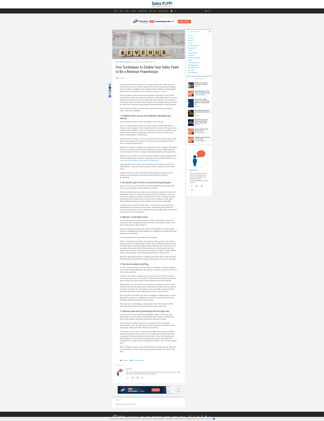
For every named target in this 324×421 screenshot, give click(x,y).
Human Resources (193, 53)
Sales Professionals (193, 67)
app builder (136, 332)
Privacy (148, 416)
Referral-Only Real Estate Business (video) (201, 130)
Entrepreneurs (192, 48)
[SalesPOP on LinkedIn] (132, 378)
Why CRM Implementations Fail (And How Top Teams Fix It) (202, 112)
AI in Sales (191, 38)
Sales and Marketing (193, 63)
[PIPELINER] (171, 10)
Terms (142, 416)
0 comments (121, 78)
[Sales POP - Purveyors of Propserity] (162, 4)
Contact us (175, 416)
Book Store (152, 11)
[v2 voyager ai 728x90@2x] (148, 390)
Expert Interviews (199, 94)
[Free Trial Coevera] (162, 21)
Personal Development (194, 58)
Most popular (199, 79)
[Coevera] (120, 416)
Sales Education (163, 11)
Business (190, 41)
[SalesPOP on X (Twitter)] (128, 378)
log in (120, 404)
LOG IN (209, 11)
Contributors (142, 11)
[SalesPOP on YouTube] (147, 378)
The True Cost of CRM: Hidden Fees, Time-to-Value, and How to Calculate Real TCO (202, 101)
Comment (125, 360)
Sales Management (193, 65)
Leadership (191, 55)
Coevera (190, 43)
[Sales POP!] (120, 372)
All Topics (190, 36)
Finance (190, 50)
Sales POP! (149, 62)
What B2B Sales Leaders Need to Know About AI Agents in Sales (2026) (201, 121)
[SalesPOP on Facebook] (137, 378)
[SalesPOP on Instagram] (142, 378)
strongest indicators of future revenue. (153, 91)
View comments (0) (138, 360)
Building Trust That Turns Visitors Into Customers (201, 83)
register (126, 404)
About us (182, 416)
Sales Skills (191, 70)
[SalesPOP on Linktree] (190, 416)
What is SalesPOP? (157, 416)
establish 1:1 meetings (140, 139)
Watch (116, 11)
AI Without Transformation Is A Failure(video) (202, 138)
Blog (117, 62)
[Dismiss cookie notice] (214, 419)
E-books (133, 11)
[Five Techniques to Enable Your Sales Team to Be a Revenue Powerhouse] (148, 44)
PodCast (190, 60)
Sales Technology (125, 62)
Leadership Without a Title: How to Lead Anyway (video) (202, 92)
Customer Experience (194, 45)
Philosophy (167, 416)
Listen (127, 11)
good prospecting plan (131, 186)
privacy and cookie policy (205, 419)
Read (121, 11)
